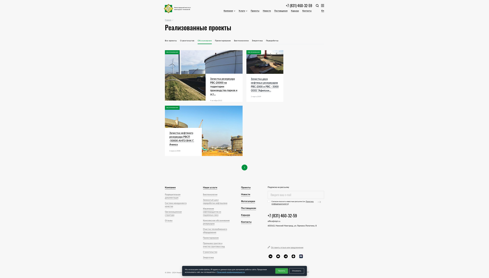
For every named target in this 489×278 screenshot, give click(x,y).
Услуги (242, 11)
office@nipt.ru (274, 221)
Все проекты (171, 41)
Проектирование (223, 41)
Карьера (295, 11)
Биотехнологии (241, 41)
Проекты (255, 11)
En (322, 11)
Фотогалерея (248, 201)
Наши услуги (210, 187)
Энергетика (257, 41)
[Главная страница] (179, 8)
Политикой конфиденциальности (231, 272)
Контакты (307, 11)
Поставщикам (281, 11)
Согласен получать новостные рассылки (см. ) (292, 203)
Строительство (187, 41)
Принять (281, 271)
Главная (168, 20)
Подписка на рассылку (278, 187)
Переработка (272, 41)
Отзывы (169, 220)
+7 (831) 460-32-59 (299, 5)
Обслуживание (205, 41)
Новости (267, 11)
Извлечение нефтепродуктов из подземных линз (212, 212)
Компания (228, 11)
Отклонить (296, 271)
